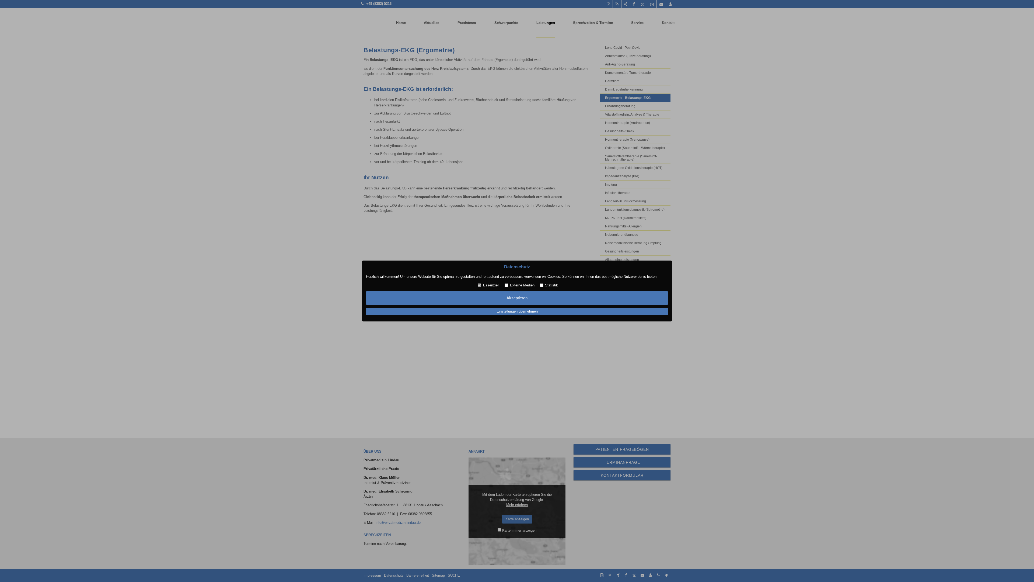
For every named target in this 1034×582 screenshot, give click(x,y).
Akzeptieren (517, 298)
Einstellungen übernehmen (517, 312)
